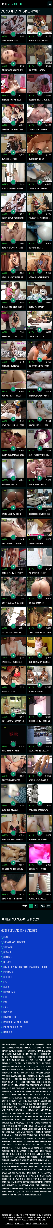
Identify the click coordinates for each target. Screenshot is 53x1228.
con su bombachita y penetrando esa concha (25, 967)
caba (5, 937)
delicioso (7, 977)
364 (43, 906)
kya (5, 982)
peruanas (8, 972)
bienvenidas (9, 992)
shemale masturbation (14, 942)
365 (48, 906)
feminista (7, 1032)
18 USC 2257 (19, 1223)
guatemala (8, 957)
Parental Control (40, 1223)
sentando (8, 947)
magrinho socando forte (15, 1022)
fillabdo (7, 962)
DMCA (28, 1223)
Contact (9, 1223)
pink (5, 1002)
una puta (7, 1012)
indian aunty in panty (14, 1027)
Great (12, 4)
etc (5, 997)
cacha (6, 987)
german (7, 952)
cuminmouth (9, 1017)
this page (22, 1219)
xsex (5, 1007)
